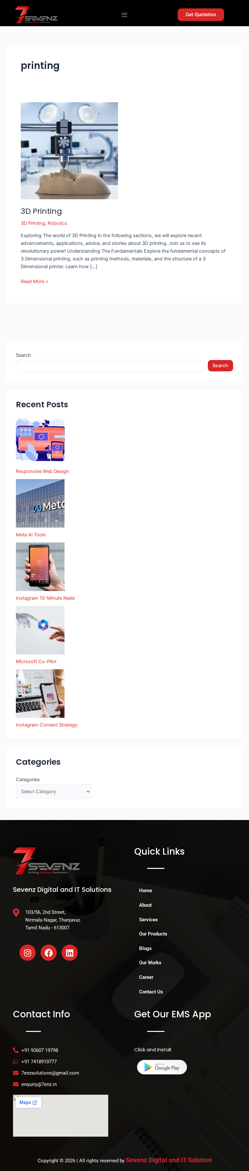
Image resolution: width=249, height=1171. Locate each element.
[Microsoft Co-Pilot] (40, 630)
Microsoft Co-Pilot (36, 661)
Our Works (150, 963)
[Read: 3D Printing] (69, 150)
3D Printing (41, 211)
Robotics (57, 223)
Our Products (153, 934)
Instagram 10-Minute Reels (45, 598)
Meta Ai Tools (31, 535)
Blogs (145, 948)
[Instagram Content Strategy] (40, 693)
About (145, 905)
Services (148, 920)
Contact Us (151, 992)
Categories (28, 779)
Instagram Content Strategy (46, 725)
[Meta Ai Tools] (40, 503)
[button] (124, 14)
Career (146, 977)
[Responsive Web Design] (40, 440)
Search (23, 355)
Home (145, 890)
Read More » (34, 281)
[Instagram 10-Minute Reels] (40, 566)
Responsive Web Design (42, 471)
